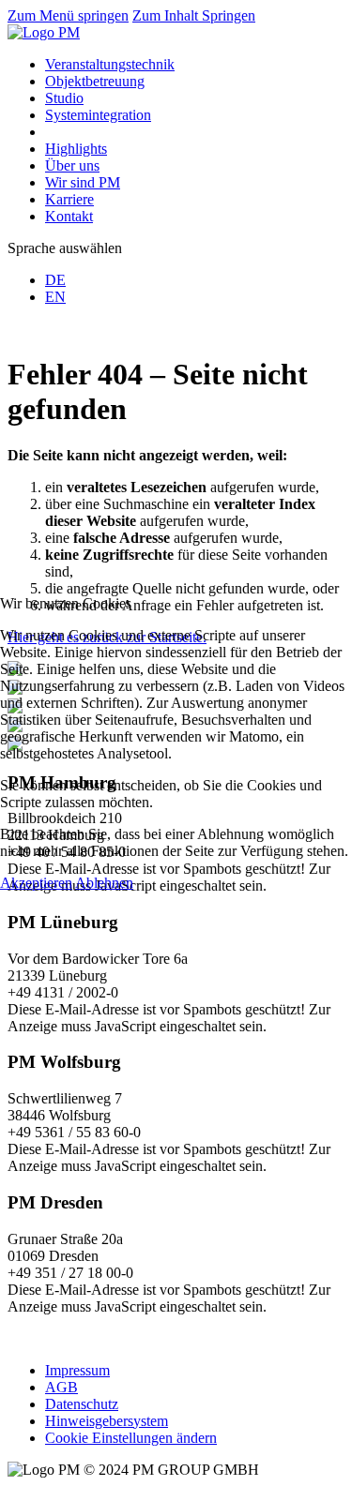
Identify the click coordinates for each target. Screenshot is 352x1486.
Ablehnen (104, 883)
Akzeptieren (36, 883)
